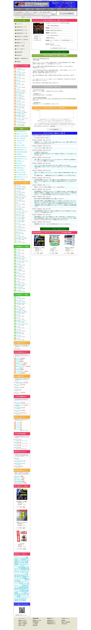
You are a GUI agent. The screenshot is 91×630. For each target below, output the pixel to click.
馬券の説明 (19, 55)
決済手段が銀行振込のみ (21, 156)
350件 (56, 253)
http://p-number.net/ (54, 25)
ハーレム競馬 (19, 372)
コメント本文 (36, 110)
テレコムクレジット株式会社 (19, 572)
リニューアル (26, 566)
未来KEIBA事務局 (19, 482)
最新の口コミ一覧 (22, 620)
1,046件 (23, 201)
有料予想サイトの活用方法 (22, 36)
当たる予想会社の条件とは (21, 174)
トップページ (17, 17)
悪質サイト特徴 (22, 625)
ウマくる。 (18, 410)
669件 (23, 107)
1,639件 (23, 102)
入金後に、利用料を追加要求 (22, 136)
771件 (23, 96)
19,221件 (24, 72)
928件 (23, 218)
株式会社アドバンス (20, 579)
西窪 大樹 (18, 589)
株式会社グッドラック (18, 585)
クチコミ (24, 598)
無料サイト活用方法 (23, 623)
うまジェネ (18, 100)
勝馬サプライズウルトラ (21, 91)
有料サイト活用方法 (23, 622)
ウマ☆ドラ (18, 77)
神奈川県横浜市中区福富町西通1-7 (20, 588)
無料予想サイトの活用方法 (22, 39)
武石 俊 (27, 571)
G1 (23, 566)
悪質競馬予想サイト (51, 623)
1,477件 (23, 75)
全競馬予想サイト (51, 620)
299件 (23, 119)
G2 (20, 562)
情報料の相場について (20, 167)
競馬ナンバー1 (19, 232)
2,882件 (23, 110)
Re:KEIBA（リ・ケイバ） (21, 284)
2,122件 (23, 104)
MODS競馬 (18, 407)
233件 (23, 253)
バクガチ (18, 281)
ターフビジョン (19, 121)
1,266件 (23, 78)
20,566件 (24, 122)
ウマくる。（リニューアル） (22, 118)
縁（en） (18, 80)
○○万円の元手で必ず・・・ (21, 140)
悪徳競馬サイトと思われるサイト (27, 17)
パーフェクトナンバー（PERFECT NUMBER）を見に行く (54, 52)
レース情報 (21, 578)
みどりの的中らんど (20, 74)
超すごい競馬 (19, 94)
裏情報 (23, 559)
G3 (28, 583)
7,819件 (72, 253)
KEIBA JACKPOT (19, 463)
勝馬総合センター (20, 332)
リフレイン (18, 392)
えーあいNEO (19, 68)
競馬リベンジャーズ (20, 106)
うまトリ (18, 88)
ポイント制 (18, 569)
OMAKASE (18, 369)
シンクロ (18, 368)
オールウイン (19, 103)
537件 (23, 282)
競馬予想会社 (22, 576)
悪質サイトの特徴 (20, 45)
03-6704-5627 (23, 571)
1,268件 (23, 90)
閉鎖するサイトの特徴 (20, 172)
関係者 (24, 585)
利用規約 (19, 61)
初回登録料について (20, 161)
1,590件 (23, 99)
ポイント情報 (20, 593)
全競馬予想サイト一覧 (21, 27)
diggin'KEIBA (18, 466)
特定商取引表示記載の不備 (21, 151)
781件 (23, 233)
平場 (27, 568)
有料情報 (19, 559)
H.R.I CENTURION (20, 461)
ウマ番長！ (18, 479)
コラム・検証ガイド (21, 49)
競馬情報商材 (24, 587)
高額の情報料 (19, 154)
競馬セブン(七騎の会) (69, 247)
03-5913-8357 (23, 581)
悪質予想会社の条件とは (21, 131)
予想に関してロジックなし (21, 147)
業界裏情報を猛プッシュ (21, 149)
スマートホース (19, 199)
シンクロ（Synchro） (20, 124)
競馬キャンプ (19, 478)
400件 (23, 250)
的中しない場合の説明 (20, 138)
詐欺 (22, 562)
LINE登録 (25, 583)
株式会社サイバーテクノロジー (19, 556)
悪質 (16, 562)
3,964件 (23, 87)
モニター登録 (19, 142)
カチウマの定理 (19, 97)
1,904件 (23, 69)
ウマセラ (18, 109)
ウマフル (18, 251)
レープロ (18, 71)
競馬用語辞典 (19, 52)
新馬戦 (22, 591)
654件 (23, 93)
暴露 (19, 596)
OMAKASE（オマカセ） (21, 115)
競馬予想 (18, 600)
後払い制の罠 (19, 163)
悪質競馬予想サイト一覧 (22, 30)
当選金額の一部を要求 (20, 165)
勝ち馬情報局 (19, 481)
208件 (23, 285)
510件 (23, 125)
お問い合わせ (64, 623)
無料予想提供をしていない (21, 158)
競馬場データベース (21, 42)
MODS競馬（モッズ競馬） (39, 247)
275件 (41, 253)
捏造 (25, 593)
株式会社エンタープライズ (22, 594)
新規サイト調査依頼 (65, 622)
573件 (23, 116)
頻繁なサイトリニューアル (21, 133)
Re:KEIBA (18, 359)
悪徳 (18, 581)
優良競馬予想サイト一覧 (22, 33)
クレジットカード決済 (21, 574)
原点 (17, 86)
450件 (23, 333)
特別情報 (22, 568)
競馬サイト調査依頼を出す (22, 58)
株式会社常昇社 (19, 558)
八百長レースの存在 (20, 145)
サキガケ (54, 247)
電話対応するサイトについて (22, 176)
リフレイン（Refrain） (21, 217)
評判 (21, 583)
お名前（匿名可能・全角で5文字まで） (42, 126)
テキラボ (18, 249)
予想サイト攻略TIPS (20, 179)
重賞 (24, 600)
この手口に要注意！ (20, 170)
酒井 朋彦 (23, 558)
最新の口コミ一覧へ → (24, 430)
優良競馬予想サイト (51, 622)
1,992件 (23, 81)
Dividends (18, 476)
